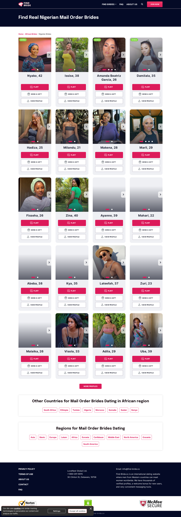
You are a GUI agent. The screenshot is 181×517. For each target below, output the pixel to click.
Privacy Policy (26, 469)
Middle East (113, 437)
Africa (74, 437)
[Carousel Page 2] (37, 69)
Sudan (124, 410)
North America (131, 437)
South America (90, 444)
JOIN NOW (154, 4)
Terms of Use (25, 474)
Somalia (112, 410)
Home (20, 34)
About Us (131, 4)
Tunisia (76, 410)
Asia (33, 437)
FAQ (121, 4)
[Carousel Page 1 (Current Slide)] (33, 69)
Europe (53, 437)
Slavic (42, 437)
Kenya (134, 410)
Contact (23, 484)
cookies (17, 508)
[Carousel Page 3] (112, 69)
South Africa (50, 410)
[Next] (49, 55)
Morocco (100, 410)
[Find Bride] (24, 4)
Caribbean (99, 437)
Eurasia (85, 437)
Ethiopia (64, 410)
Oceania (146, 437)
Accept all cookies (77, 511)
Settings (56, 511)
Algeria (87, 410)
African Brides (31, 34)
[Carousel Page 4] (115, 69)
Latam (64, 437)
